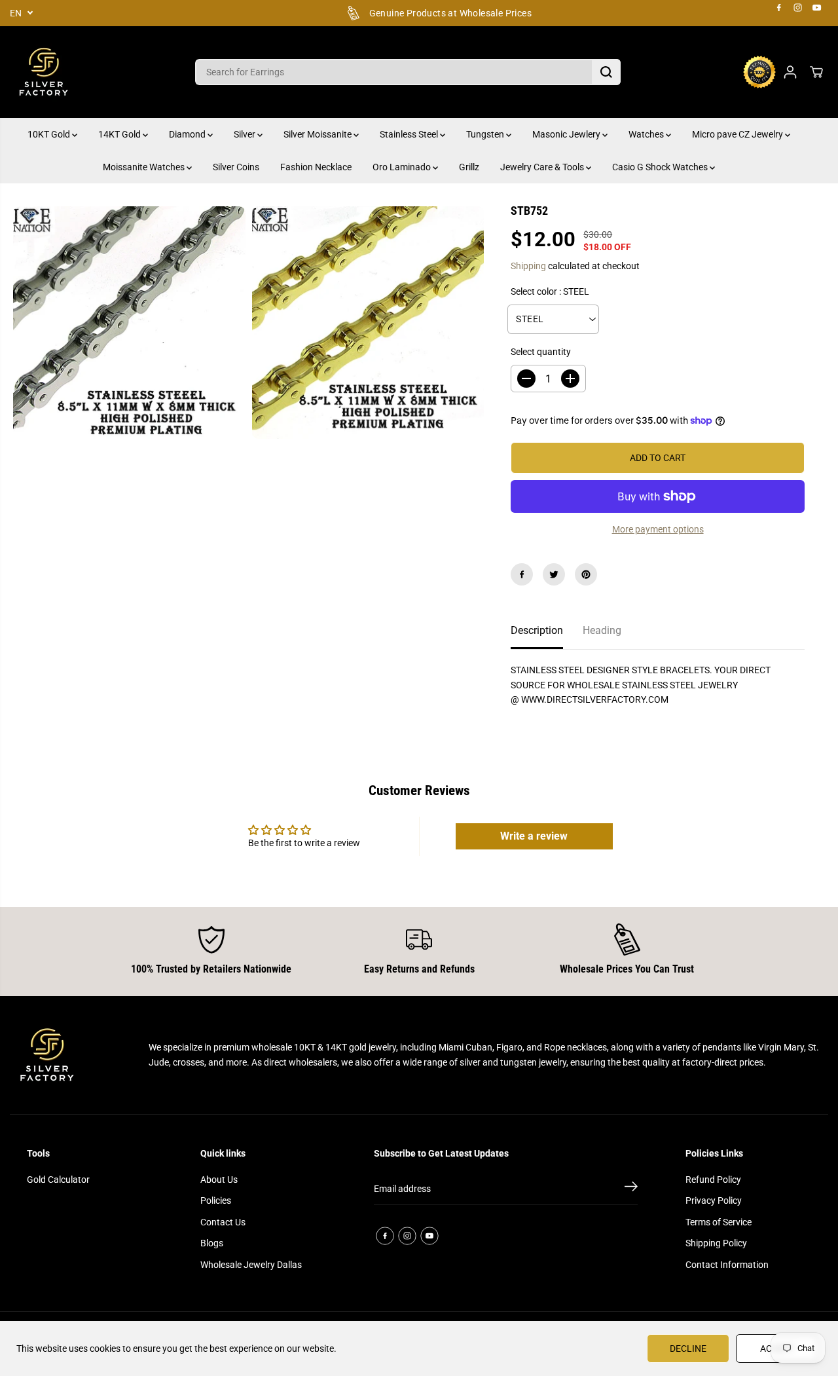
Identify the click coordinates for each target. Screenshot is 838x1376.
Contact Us (223, 1222)
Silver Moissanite (318, 134)
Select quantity (541, 351)
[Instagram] (798, 8)
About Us (219, 1179)
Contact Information (727, 1264)
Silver (245, 134)
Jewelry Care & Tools (543, 167)
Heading (602, 630)
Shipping (528, 266)
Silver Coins (236, 167)
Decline (688, 1348)
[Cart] (816, 72)
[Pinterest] (586, 574)
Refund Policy (713, 1179)
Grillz (469, 167)
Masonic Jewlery (567, 134)
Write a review (534, 836)
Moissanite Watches (145, 167)
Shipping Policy (716, 1243)
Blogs (211, 1243)
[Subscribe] (631, 1188)
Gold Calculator (58, 1179)
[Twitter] (554, 574)
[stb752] (129, 322)
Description (537, 630)
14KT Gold (120, 134)
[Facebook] (779, 8)
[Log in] (790, 72)
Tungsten (486, 134)
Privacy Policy (713, 1200)
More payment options (658, 529)
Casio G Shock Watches (661, 167)
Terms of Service (718, 1222)
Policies (215, 1200)
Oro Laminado (403, 167)
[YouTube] (817, 8)
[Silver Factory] (42, 72)
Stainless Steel (410, 134)
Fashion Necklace (316, 167)
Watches (647, 134)
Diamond (188, 134)
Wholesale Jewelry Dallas (251, 1264)
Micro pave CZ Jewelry (738, 134)
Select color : (550, 291)
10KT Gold (49, 134)
